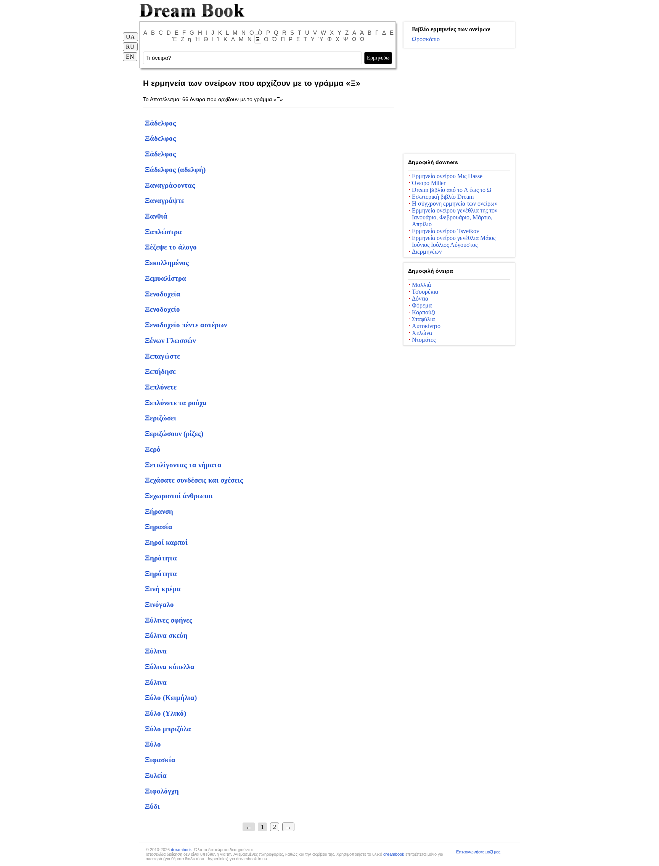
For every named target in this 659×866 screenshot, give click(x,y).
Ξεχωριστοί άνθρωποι (179, 496)
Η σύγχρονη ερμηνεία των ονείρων (454, 203)
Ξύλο (153, 744)
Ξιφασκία (160, 760)
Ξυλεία (156, 775)
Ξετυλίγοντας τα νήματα (183, 465)
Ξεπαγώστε (162, 356)
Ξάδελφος (160, 123)
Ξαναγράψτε (164, 200)
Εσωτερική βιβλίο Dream (443, 196)
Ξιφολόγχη (162, 791)
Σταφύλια (423, 319)
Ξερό (153, 449)
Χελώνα (422, 333)
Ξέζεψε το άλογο (171, 247)
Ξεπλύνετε (161, 387)
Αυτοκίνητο (426, 326)
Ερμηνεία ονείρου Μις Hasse (447, 176)
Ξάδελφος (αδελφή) (175, 170)
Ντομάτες (424, 339)
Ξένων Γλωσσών (170, 340)
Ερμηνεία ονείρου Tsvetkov (445, 231)
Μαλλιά (421, 285)
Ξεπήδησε (160, 371)
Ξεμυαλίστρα (165, 278)
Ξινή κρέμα (163, 589)
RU (130, 46)
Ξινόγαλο (159, 604)
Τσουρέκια (425, 291)
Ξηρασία (158, 527)
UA (130, 37)
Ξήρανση (159, 511)
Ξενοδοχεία (162, 294)
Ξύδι (152, 806)
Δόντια (420, 298)
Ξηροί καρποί (166, 542)
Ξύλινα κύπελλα (169, 667)
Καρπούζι (423, 312)
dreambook (181, 849)
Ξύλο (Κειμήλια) (171, 698)
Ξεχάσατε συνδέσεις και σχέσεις (194, 480)
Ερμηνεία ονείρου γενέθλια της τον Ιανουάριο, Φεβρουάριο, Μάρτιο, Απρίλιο (454, 217)
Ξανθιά (156, 216)
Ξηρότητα (161, 558)
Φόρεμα (422, 305)
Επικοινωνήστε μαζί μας (478, 852)
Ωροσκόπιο (426, 39)
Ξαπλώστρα (163, 232)
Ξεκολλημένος (167, 263)
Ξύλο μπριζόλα (168, 729)
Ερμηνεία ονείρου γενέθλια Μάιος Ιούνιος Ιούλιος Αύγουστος (453, 241)
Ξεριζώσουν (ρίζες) (174, 434)
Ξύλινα (156, 651)
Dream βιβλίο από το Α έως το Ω (452, 190)
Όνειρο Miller (428, 183)
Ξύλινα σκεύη (166, 635)
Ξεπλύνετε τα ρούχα (176, 403)
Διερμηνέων (427, 251)
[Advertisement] (459, 101)
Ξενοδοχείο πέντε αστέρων (186, 325)
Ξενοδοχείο (162, 309)
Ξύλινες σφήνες (168, 620)
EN (130, 56)
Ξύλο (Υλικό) (165, 713)
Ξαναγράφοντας (170, 185)
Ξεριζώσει (160, 418)
